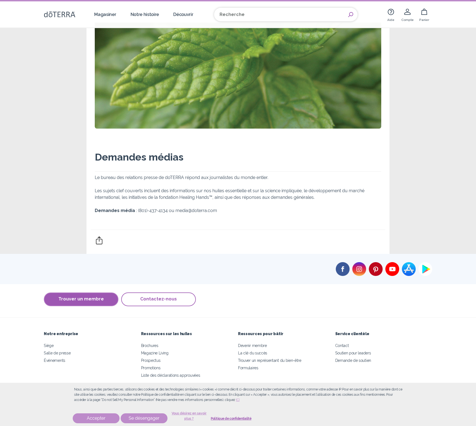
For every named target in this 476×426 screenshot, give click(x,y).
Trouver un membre (81, 299)
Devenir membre (252, 345)
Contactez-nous (158, 299)
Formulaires (248, 367)
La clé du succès (252, 353)
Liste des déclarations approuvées (170, 375)
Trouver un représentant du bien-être (269, 360)
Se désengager (144, 418)
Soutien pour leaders (353, 353)
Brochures (149, 345)
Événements (54, 360)
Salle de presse (57, 353)
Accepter (96, 418)
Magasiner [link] (105, 14)
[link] (390, 14)
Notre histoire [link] (145, 14)
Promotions (151, 367)
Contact (342, 345)
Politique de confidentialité (231, 418)
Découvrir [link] (183, 14)
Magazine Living (155, 353)
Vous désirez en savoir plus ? (189, 415)
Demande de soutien (353, 360)
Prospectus (151, 360)
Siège (48, 345)
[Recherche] (351, 14)
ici (238, 400)
